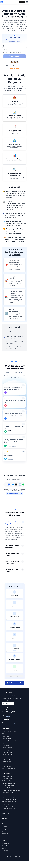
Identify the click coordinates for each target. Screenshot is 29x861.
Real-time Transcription (8, 768)
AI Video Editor (6, 813)
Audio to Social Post (7, 794)
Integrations (5, 833)
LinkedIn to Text (6, 764)
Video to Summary (7, 736)
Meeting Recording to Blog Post (11, 790)
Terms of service (6, 846)
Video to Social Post (7, 792)
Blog (3, 831)
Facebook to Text (7, 754)
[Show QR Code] (9, 484)
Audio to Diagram (7, 747)
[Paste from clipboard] (4, 46)
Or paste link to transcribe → (15, 676)
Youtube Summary (7, 766)
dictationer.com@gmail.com (9, 724)
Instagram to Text (7, 750)
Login (22, 2)
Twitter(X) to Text (7, 757)
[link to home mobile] (1, 2)
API (3, 836)
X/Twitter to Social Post (8, 808)
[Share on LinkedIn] (20, 484)
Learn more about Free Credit (14, 493)
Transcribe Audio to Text (9, 740)
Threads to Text (6, 761)
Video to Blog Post (7, 776)
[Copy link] (5, 484)
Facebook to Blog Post (8, 783)
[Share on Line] (23, 484)
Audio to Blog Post (7, 778)
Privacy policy (6, 843)
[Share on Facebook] (13, 484)
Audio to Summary (7, 745)
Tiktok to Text (6, 759)
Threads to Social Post (8, 811)
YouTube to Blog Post (8, 781)
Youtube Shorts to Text (8, 752)
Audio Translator (6, 743)
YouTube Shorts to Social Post (10, 799)
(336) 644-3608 (6, 716)
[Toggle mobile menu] (27, 2)
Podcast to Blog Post (8, 785)
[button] (14, 38)
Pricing (4, 829)
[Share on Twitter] (16, 484)
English (6, 703)
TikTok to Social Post (8, 804)
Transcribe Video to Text (9, 731)
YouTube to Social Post (8, 797)
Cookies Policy (6, 848)
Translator (4, 826)
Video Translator (6, 733)
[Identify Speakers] (5, 52)
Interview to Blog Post (8, 787)
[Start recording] (7, 49)
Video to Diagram (7, 738)
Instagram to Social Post (9, 801)
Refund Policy (6, 850)
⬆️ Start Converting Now (15, 683)
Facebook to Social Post (9, 806)
